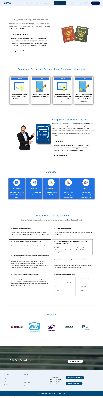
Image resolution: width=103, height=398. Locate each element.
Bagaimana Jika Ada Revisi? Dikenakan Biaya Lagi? (27, 241)
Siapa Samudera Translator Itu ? (22, 228)
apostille (70, 3)
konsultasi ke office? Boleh (75, 377)
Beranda (26, 3)
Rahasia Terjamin (61, 155)
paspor (78, 3)
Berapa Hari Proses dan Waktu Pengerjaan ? (25, 274)
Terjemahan (47, 3)
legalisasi (59, 3)
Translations (27, 379)
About (5, 381)
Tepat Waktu (59, 141)
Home (5, 378)
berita (86, 3)
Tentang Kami (36, 3)
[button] (95, 3)
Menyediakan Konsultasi (20, 34)
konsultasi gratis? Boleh (74, 383)
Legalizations (27, 386)
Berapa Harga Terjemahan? (63, 228)
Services (5, 384)
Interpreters (27, 382)
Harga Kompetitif (18, 51)
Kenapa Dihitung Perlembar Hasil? (65, 274)
